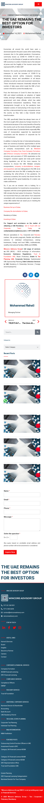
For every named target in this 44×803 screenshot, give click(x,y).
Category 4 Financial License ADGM (13, 760)
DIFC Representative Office (10, 763)
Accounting (5, 709)
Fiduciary (37, 235)
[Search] (37, 332)
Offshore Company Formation (17, 154)
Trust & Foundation (7, 693)
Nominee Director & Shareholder (12, 705)
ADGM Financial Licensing (9, 672)
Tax (21, 235)
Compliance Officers (8, 683)
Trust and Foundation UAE (10, 766)
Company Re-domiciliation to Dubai (15, 211)
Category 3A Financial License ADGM (13, 749)
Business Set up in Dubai (12, 207)
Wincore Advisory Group (13, 249)
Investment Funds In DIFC (9, 746)
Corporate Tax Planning (9, 722)
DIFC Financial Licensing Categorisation (14, 776)
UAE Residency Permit (8, 715)
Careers (3, 654)
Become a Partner (7, 651)
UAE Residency (35, 15)
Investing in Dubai (9, 219)
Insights (3, 648)
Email (6, 500)
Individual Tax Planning (8, 726)
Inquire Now (10, 552)
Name (7, 491)
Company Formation (8, 669)
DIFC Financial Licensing (9, 675)
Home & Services (6, 641)
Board (3, 644)
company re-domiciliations (24, 166)
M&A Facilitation (6, 733)
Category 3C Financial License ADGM (13, 757)
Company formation (14, 15)
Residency (25, 15)
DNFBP (3, 686)
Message (8, 517)
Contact (3, 657)
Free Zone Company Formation (29, 151)
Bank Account (5, 712)
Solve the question (12, 534)
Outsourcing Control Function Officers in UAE (16, 743)
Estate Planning (6, 773)
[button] (25, 275)
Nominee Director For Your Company (13, 779)
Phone (7, 508)
